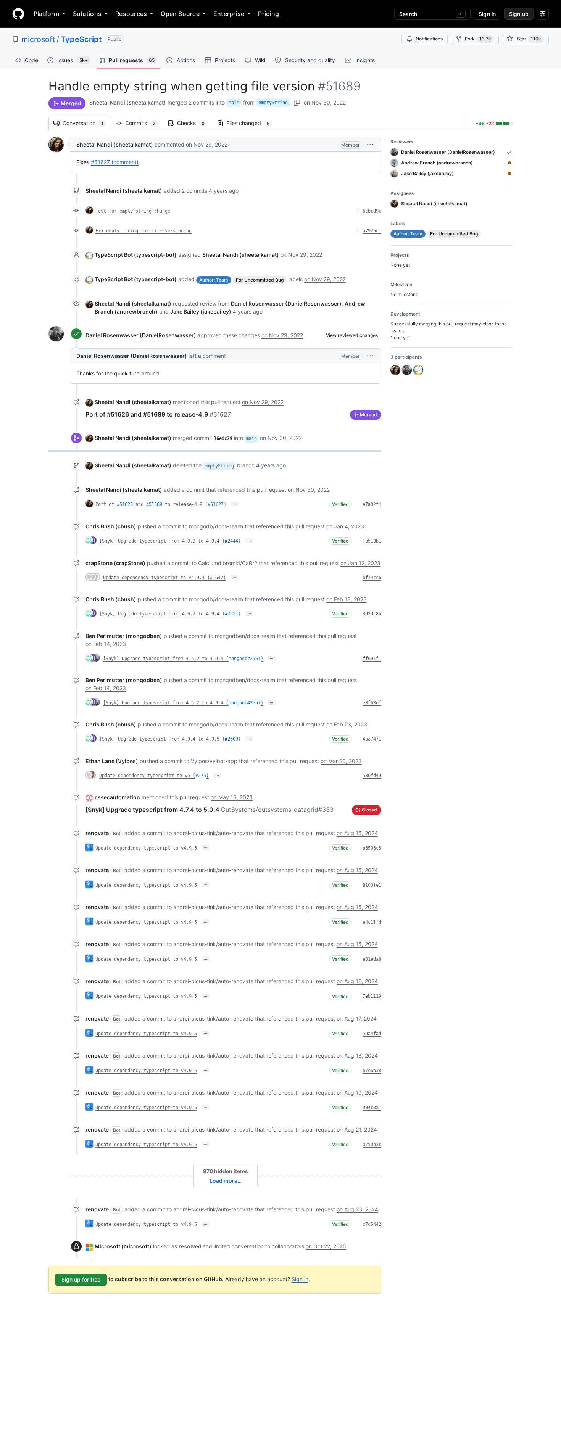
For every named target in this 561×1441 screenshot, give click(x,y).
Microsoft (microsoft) (123, 1246)
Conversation (87, 123)
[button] (370, 144)
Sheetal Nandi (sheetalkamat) (127, 102)
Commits (144, 123)
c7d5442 (372, 1224)
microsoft (38, 39)
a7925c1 (372, 230)
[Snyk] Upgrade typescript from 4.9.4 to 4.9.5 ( (162, 739)
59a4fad (372, 1033)
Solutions (87, 14)
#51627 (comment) (115, 162)
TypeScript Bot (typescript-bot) (136, 254)
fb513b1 (372, 541)
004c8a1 (372, 1107)
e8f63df (372, 702)
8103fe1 (372, 885)
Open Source (180, 14)
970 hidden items (225, 1171)
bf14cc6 (372, 577)
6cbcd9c (372, 211)
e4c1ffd (372, 922)
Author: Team (213, 280)
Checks (194, 123)
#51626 (125, 504)
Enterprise (228, 14)
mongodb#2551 (245, 658)
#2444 (231, 541)
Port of (104, 504)
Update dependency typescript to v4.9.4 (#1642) (164, 577)
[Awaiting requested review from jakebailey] (509, 173)
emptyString (273, 102)
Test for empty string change (132, 211)
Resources (131, 14)
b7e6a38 (372, 1070)
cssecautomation (117, 797)
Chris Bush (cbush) (110, 526)
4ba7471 (372, 739)
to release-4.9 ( (186, 504)
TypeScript (81, 39)
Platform (46, 14)
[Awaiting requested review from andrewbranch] (509, 163)
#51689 (154, 504)
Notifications (429, 39)
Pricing (268, 14)
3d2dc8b (372, 614)
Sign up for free (80, 1279)
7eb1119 (372, 996)
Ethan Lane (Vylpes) (111, 761)
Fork (478, 39)
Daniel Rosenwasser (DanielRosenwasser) (140, 335)
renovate (97, 833)
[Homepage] (18, 14)
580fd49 (372, 775)
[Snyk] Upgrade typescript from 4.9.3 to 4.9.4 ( (162, 541)
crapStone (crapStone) (115, 563)
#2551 (231, 614)
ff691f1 (372, 658)
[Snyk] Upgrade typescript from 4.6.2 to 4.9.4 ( (162, 614)
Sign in (300, 1279)
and (139, 504)
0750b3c (372, 1144)
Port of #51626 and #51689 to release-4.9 (158, 414)
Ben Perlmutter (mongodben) (123, 636)
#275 (200, 775)
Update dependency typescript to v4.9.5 (146, 848)
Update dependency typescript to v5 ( (147, 775)
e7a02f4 (372, 504)
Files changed (251, 123)
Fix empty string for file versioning (143, 230)
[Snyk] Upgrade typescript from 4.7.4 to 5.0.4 (209, 809)
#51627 (216, 504)
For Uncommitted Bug (260, 280)
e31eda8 (372, 959)
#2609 (231, 739)
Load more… (226, 1180)
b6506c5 (372, 848)
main (234, 102)
